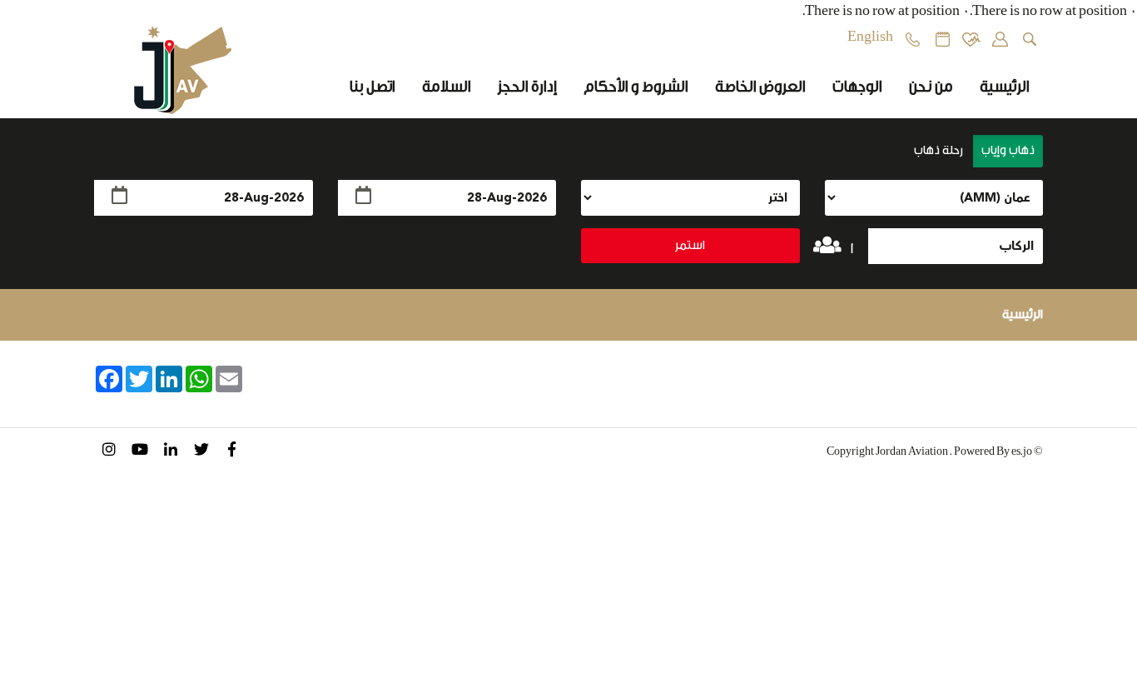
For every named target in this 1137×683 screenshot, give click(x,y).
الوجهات (857, 86)
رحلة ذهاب (940, 150)
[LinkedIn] (170, 451)
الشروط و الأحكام (635, 86)
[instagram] (108, 451)
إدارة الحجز (527, 86)
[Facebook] (231, 451)
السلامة (446, 86)
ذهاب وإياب (1008, 150)
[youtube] (139, 451)
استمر (690, 245)
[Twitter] (201, 451)
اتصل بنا (372, 86)
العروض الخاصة (760, 86)
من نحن (931, 86)
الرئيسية (1005, 86)
